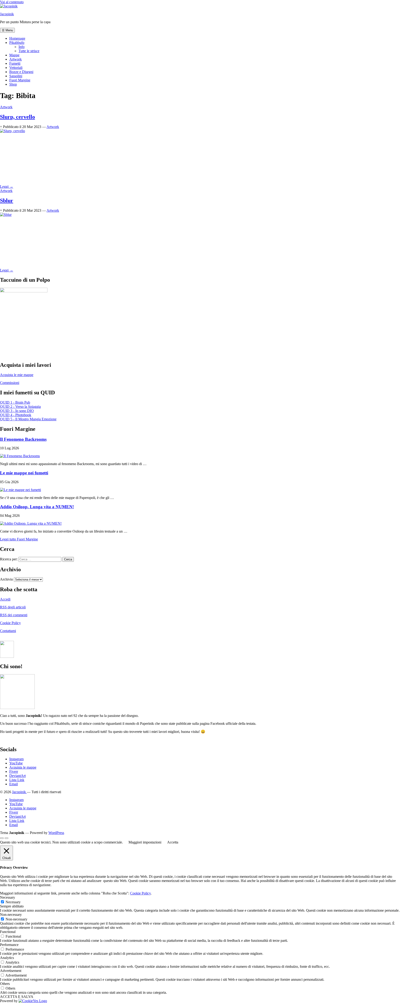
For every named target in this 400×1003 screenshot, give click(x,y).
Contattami (8, 631)
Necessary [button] (7, 897)
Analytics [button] (7, 958)
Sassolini (15, 76)
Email (13, 784)
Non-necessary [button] (11, 915)
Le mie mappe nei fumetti (24, 472)
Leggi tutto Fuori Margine (19, 539)
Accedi (5, 599)
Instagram (16, 759)
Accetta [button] (172, 842)
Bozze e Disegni (21, 72)
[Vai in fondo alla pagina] (6, 838)
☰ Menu (7, 30)
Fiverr (13, 771)
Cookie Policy (10, 623)
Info (22, 47)
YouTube (16, 763)
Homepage (17, 38)
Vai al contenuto (12, 2)
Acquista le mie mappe (16, 375)
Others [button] (5, 984)
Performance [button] (9, 945)
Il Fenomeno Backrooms (23, 439)
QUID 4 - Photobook (15, 415)
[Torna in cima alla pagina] (2, 838)
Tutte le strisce (29, 51)
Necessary (13, 902)
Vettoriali (15, 68)
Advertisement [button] (10, 971)
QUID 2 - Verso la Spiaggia (20, 407)
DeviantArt (17, 776)
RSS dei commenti (13, 615)
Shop (13, 84)
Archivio (6, 579)
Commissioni (9, 383)
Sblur (6, 201)
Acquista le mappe (22, 767)
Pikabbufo (16, 43)
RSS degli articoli (13, 607)
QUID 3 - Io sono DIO (17, 411)
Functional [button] (8, 932)
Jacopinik (7, 14)
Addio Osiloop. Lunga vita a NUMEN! (37, 506)
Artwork (15, 59)
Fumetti (14, 63)
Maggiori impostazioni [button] (144, 842)
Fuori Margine (19, 80)
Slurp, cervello (17, 117)
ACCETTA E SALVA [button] (16, 997)
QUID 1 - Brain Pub (15, 402)
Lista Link (16, 780)
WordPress (56, 833)
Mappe (14, 55)
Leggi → (6, 186)
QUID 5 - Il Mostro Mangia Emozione (28, 419)
